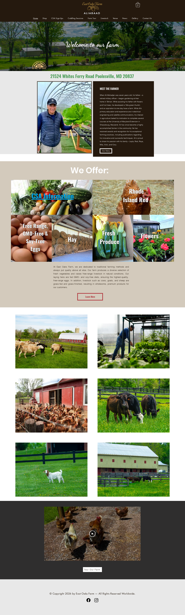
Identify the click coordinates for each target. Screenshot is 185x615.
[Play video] (92, 534)
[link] (138, 4)
